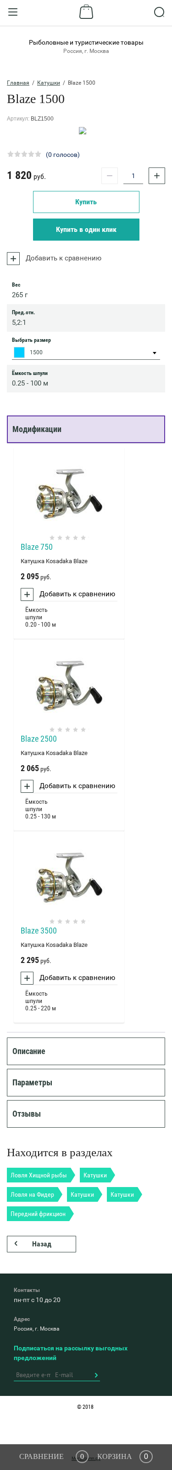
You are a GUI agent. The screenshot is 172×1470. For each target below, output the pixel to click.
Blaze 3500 (39, 930)
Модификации (36, 429)
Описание (28, 1051)
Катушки (48, 83)
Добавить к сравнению (62, 258)
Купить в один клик (86, 229)
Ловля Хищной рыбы (39, 1175)
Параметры (32, 1082)
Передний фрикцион (38, 1213)
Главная (18, 83)
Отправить (96, 1375)
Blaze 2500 (39, 739)
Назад (41, 1243)
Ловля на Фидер (32, 1194)
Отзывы (26, 1113)
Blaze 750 (37, 547)
